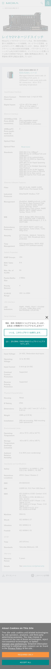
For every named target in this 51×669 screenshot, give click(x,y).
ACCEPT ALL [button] (25, 662)
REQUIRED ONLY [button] (25, 655)
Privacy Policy (15, 648)
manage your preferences (14, 644)
